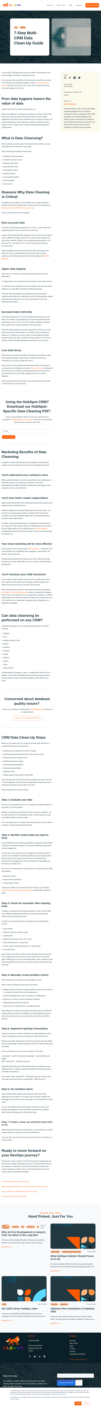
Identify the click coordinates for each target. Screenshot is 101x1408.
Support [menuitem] (79, 5)
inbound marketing (40, 528)
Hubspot (23, 27)
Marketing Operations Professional (71, 1251)
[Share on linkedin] (74, 78)
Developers (15, 1226)
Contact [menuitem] (72, 1349)
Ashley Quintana (70, 104)
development (63, 1304)
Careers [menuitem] (72, 1351)
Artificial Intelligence (5, 1226)
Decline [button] (86, 1403)
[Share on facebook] (70, 78)
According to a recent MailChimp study (15, 592)
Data (23, 1226)
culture (4, 1304)
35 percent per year (37, 368)
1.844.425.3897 (33, 1341)
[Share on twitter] (79, 78)
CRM (16, 27)
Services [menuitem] (50, 5)
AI (37, 1226)
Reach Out (91, 5)
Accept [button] (78, 1403)
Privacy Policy (61, 1394)
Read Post (5, 1247)
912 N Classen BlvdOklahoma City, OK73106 (35, 1348)
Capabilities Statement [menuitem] (78, 1354)
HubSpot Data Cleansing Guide (22, 419)
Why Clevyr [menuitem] (61, 5)
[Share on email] (65, 78)
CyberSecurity (30, 1226)
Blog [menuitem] (70, 5)
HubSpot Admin (55, 1251)
